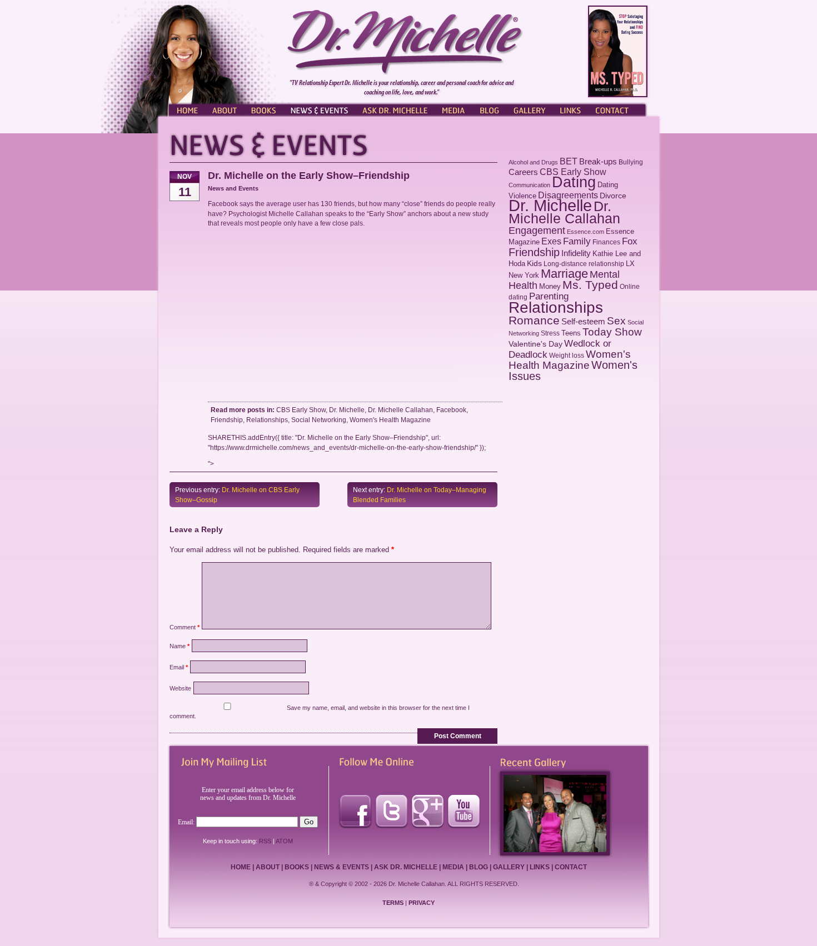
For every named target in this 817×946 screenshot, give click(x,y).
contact (571, 867)
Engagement (537, 230)
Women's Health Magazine (390, 419)
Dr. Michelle (347, 409)
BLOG (489, 109)
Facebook (451, 409)
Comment (185, 627)
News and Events (233, 188)
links (540, 867)
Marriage (564, 274)
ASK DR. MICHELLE (395, 109)
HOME (186, 109)
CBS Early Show (301, 409)
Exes (551, 241)
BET (568, 161)
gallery (509, 867)
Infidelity (576, 253)
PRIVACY (422, 902)
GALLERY (529, 109)
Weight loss (566, 355)
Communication (529, 185)
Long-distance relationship (584, 264)
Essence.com (585, 231)
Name (180, 646)
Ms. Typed (590, 285)
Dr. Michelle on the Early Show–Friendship (309, 175)
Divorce (613, 195)
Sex (616, 321)
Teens (571, 333)
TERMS (392, 902)
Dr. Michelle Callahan (400, 409)
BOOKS (264, 109)
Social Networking (318, 419)
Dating (574, 182)
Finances (606, 242)
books (297, 867)
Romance (534, 320)
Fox (629, 241)
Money (550, 286)
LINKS (569, 109)
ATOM (284, 841)
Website (180, 688)
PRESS (453, 109)
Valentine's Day (535, 344)
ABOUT (225, 109)
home (241, 867)
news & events (341, 867)
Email (179, 667)
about (268, 867)
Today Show (612, 332)
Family (577, 241)
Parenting (549, 296)
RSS (265, 841)
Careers (523, 172)
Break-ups (598, 161)
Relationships (267, 419)
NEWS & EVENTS (319, 109)
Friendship (227, 419)
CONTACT (616, 109)
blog (478, 867)
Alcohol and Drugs (533, 162)
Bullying (631, 162)
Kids (534, 263)
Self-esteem (583, 321)
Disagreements (568, 195)
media (453, 867)
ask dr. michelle (405, 867)
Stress (550, 333)
